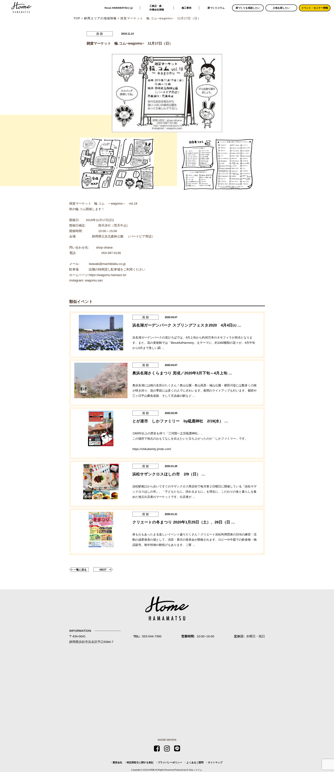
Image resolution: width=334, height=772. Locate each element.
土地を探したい (281, 7)
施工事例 (186, 7)
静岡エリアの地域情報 (100, 18)
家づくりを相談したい (248, 7)
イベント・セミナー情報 (314, 7)
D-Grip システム (194, 770)
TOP (77, 18)
